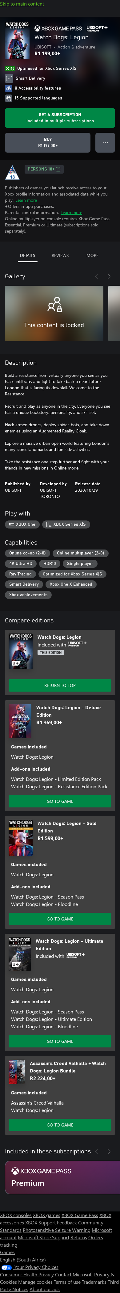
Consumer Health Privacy (27, 1274)
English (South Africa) (23, 1259)
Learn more (26, 200)
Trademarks (94, 1281)
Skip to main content (22, 3)
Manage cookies (35, 1281)
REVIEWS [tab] (60, 255)
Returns (78, 1237)
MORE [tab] (92, 255)
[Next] (109, 276)
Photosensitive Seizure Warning (56, 1230)
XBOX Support (40, 1222)
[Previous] (96, 276)
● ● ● (105, 142)
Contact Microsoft (74, 1274)
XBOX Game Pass (80, 1215)
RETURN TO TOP (60, 685)
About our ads (45, 1289)
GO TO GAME (60, 801)
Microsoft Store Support (43, 1237)
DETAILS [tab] (27, 255)
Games (7, 1252)
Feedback (67, 1222)
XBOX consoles (16, 1215)
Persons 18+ (41, 169)
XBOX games (46, 1215)
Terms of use (67, 1281)
